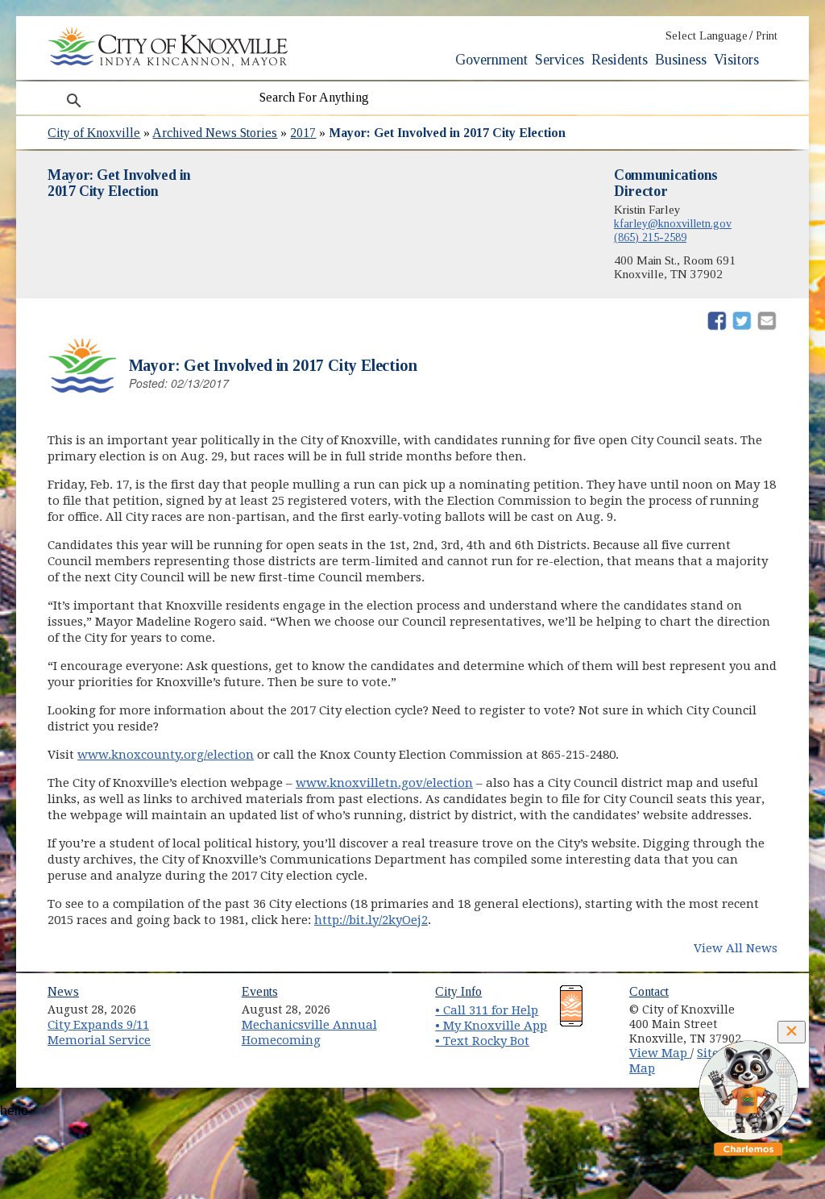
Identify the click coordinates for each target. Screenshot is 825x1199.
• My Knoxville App (491, 1025)
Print (766, 36)
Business (681, 60)
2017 (303, 132)
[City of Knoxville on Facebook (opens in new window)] (774, 1004)
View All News (735, 948)
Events (260, 991)
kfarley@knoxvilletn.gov (673, 223)
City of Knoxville (94, 132)
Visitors (736, 60)
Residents (619, 60)
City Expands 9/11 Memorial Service (99, 1032)
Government (491, 60)
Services (559, 60)
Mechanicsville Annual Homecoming (309, 1032)
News (63, 991)
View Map (659, 1053)
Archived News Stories (214, 132)
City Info (458, 991)
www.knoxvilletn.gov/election (384, 783)
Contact (649, 991)
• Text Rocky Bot (482, 1041)
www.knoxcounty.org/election (165, 754)
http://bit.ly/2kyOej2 (371, 920)
